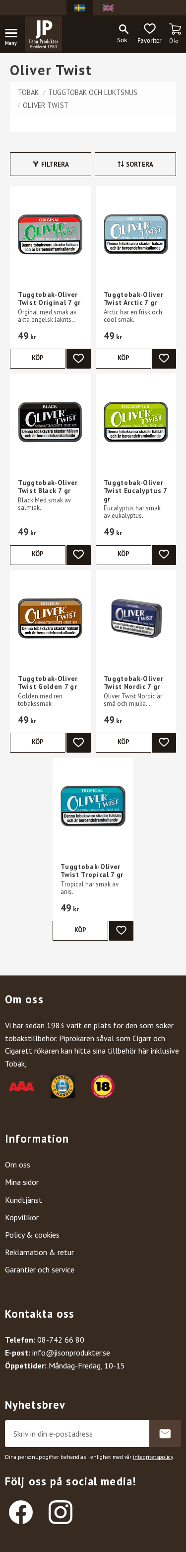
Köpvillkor (22, 1217)
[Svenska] (79, 7)
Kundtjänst (23, 1200)
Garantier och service (39, 1269)
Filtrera (55, 164)
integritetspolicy (153, 1457)
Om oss (17, 1164)
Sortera (139, 164)
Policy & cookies (32, 1235)
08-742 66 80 (60, 1340)
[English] (108, 7)
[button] (15, 35)
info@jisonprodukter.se (71, 1353)
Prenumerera (165, 1433)
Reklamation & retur (39, 1252)
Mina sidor (22, 1182)
